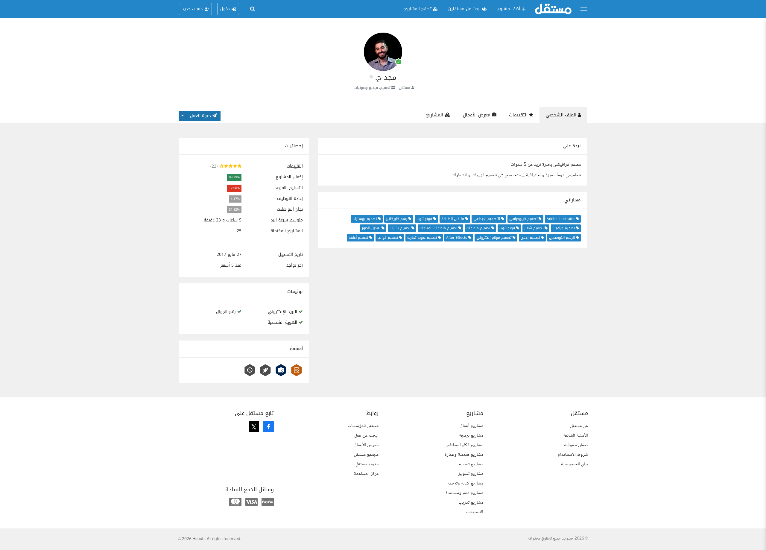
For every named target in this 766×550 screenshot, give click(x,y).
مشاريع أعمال (471, 426)
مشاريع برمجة (471, 436)
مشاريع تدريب (470, 503)
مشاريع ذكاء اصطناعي (463, 445)
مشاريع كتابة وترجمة (465, 483)
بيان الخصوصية (574, 464)
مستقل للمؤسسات (363, 426)
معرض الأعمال (477, 115)
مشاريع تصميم (470, 464)
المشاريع (435, 115)
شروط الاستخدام (573, 455)
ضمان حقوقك (576, 445)
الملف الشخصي (562, 115)
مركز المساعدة (366, 474)
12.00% (234, 188)
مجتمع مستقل (366, 455)
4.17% (235, 199)
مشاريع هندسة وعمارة (464, 455)
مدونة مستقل (367, 464)
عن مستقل (579, 426)
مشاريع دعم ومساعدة (464, 493)
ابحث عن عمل (366, 436)
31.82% (234, 209)
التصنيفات (474, 512)
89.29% (234, 177)
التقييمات (519, 115)
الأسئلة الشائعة (575, 436)
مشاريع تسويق (470, 474)
